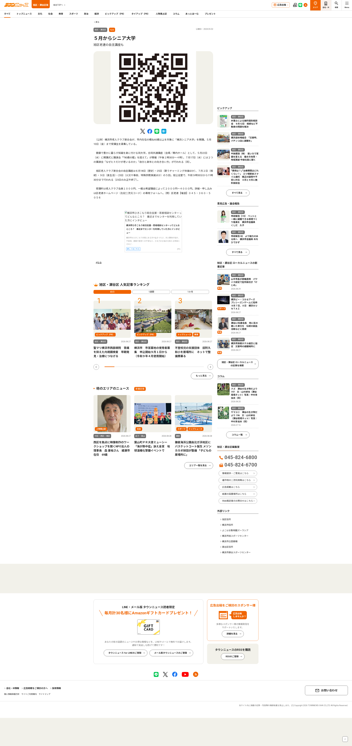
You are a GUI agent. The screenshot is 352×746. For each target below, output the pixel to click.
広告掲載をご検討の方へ (36, 688)
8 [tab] (179, 366)
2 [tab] (119, 366)
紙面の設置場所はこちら (234, 494)
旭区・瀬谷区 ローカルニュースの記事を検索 (237, 364)
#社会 (99, 262)
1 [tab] (109, 366)
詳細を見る (232, 633)
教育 (61, 14)
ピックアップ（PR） (115, 14)
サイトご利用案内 (29, 694)
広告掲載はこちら (231, 487)
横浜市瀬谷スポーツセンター (236, 552)
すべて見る (237, 193)
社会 (50, 14)
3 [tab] (129, 366)
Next (210, 367)
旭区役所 (226, 519)
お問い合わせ (329, 690)
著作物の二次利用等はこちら (236, 480)
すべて (7, 14)
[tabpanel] (153, 87)
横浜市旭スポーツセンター (235, 536)
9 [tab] (189, 366)
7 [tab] (169, 366)
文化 (40, 14)
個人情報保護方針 (12, 694)
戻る (97, 22)
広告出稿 (281, 5)
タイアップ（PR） (140, 14)
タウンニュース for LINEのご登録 (124, 653)
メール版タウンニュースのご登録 (170, 653)
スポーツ (73, 14)
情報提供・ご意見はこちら (235, 473)
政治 (86, 14)
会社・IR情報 (12, 688)
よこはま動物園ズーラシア (235, 530)
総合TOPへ (58, 5)
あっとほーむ (192, 14)
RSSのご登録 (232, 656)
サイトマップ (44, 694)
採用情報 (56, 688)
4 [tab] (139, 366)
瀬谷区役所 (227, 547)
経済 (96, 14)
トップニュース (24, 14)
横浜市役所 (227, 525)
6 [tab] (159, 366)
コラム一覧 (237, 434)
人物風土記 (161, 14)
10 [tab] (199, 366)
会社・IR (326, 7)
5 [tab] (149, 366)
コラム (176, 14)
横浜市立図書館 (229, 541)
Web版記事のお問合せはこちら (237, 501)
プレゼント (210, 14)
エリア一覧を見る (198, 465)
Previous (96, 367)
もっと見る (201, 375)
